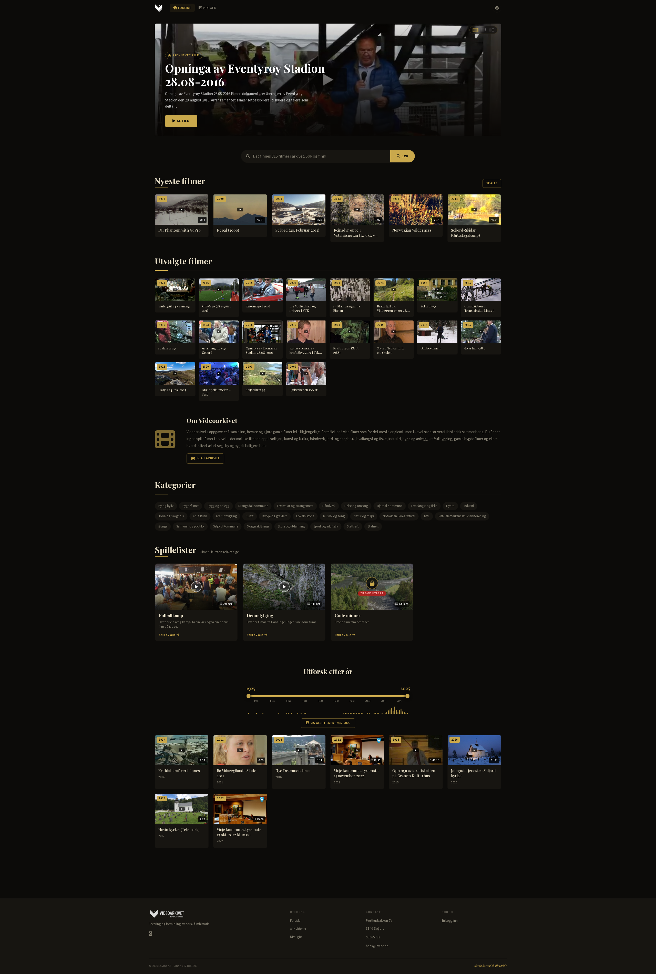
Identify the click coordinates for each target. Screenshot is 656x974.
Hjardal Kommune (389, 506)
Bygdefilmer (190, 506)
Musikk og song (334, 516)
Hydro (450, 506)
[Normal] (483, 30)
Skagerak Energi (258, 526)
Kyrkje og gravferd (274, 516)
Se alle (491, 183)
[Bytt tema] (497, 8)
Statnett (373, 526)
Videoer (209, 7)
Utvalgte (296, 937)
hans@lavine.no (377, 946)
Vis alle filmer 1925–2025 (330, 723)
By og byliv (165, 506)
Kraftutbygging (226, 516)
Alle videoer (298, 929)
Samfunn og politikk (190, 526)
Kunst (249, 516)
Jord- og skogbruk (171, 516)
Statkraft (353, 526)
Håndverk (328, 506)
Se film (183, 120)
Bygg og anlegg (218, 506)
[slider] (248, 696)
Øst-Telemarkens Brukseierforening (462, 516)
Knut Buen (200, 516)
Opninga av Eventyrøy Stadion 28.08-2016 (245, 74)
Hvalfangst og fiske (424, 506)
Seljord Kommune (225, 526)
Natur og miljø (364, 516)
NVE (426, 516)
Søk (405, 156)
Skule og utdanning (291, 526)
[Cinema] (475, 30)
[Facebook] (150, 934)
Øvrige (162, 526)
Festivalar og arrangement (295, 506)
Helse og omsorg (356, 506)
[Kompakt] (491, 30)
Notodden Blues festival (399, 516)
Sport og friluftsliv (326, 526)
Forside (184, 7)
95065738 (373, 937)
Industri (469, 506)
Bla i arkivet (208, 458)
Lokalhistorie (305, 516)
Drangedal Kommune (253, 506)
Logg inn (451, 920)
